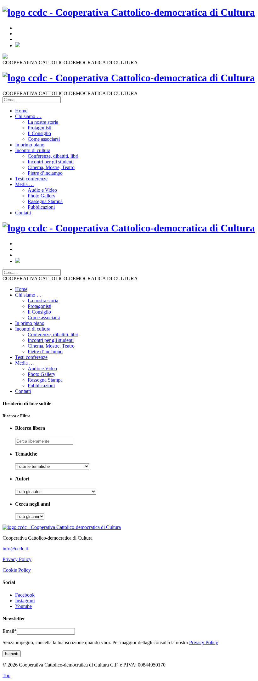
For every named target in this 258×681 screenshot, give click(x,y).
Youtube (23, 606)
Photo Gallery (41, 195)
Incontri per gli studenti (51, 161)
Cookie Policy (17, 570)
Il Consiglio (39, 133)
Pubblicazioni (41, 207)
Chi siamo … (28, 116)
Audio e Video (42, 190)
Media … (24, 184)
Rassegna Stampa (45, 201)
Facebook (25, 595)
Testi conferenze (31, 178)
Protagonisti (39, 127)
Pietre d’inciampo (45, 173)
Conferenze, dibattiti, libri (53, 156)
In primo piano (29, 144)
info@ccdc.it (15, 548)
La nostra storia (43, 122)
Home (21, 110)
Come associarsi (44, 139)
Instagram (25, 600)
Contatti (23, 212)
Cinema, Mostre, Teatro (51, 167)
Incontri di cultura (32, 150)
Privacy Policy (17, 559)
